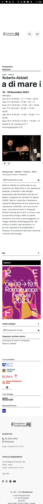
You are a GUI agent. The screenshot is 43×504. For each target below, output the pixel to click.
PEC (7, 474)
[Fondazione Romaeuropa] (11, 34)
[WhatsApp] (13, 2)
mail (3, 474)
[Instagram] (7, 481)
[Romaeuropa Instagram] (22, 2)
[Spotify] (10, 481)
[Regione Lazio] (8, 370)
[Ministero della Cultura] (7, 364)
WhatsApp (9, 441)
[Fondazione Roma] (7, 388)
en (40, 2)
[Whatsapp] (9, 163)
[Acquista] (7, 2)
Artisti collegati (8, 324)
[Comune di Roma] (9, 376)
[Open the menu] (37, 34)
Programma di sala (14, 180)
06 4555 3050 (11, 438)
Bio (3, 253)
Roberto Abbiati (9, 343)
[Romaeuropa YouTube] (28, 2)
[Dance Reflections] (7, 399)
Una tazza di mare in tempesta (16, 340)
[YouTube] (14, 481)
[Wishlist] (3, 2)
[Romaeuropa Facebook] (19, 2)
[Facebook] (3, 481)
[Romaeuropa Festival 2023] (21, 268)
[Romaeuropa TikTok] (32, 2)
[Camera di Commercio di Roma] (11, 382)
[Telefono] (10, 2)
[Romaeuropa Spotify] (25, 2)
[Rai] (4, 411)
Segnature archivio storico (13, 336)
